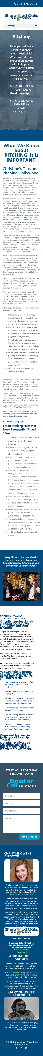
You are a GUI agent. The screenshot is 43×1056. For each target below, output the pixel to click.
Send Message (29, 837)
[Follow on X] (21, 1048)
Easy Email (21, 952)
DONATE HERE (12, 972)
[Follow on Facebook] (17, 1048)
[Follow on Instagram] (26, 1048)
